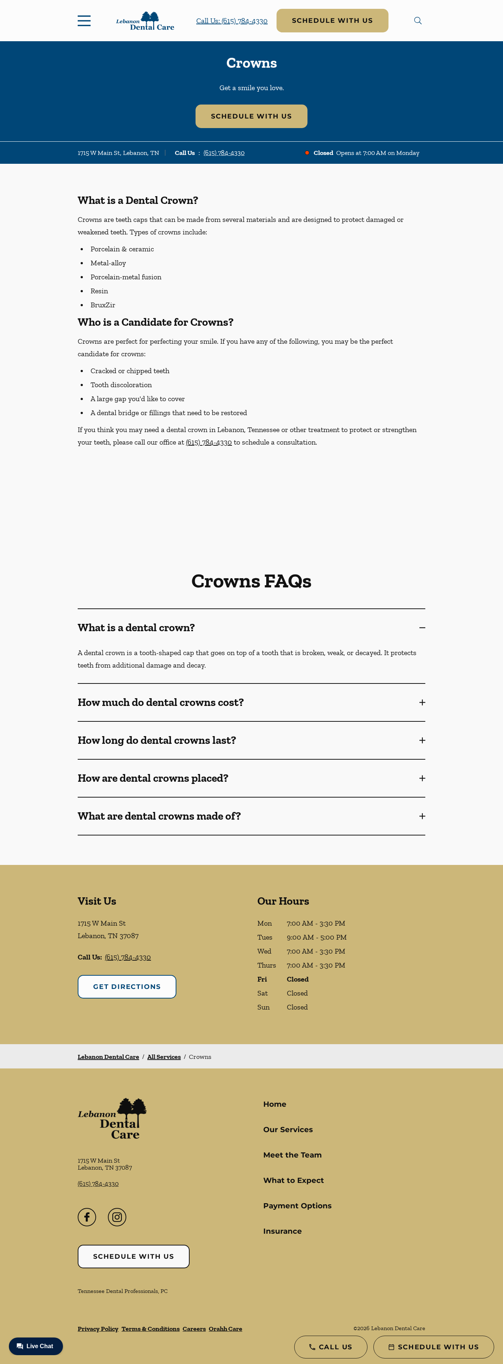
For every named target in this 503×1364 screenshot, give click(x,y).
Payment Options (297, 1205)
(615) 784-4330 (224, 153)
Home (274, 1104)
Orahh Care (225, 1329)
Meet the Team (292, 1155)
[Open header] (86, 21)
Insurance (282, 1231)
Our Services (288, 1129)
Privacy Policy (98, 1329)
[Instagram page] (117, 1217)
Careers (194, 1329)
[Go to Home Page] (145, 20)
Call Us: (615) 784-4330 (232, 20)
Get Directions (127, 987)
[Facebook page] (87, 1217)
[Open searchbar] (418, 21)
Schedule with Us (332, 21)
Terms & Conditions (151, 1329)
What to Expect (293, 1180)
